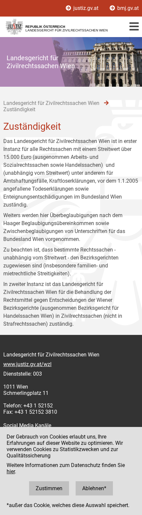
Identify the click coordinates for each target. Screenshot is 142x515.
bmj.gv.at (127, 8)
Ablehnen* (94, 488)
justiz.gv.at (86, 8)
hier (11, 471)
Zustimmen (49, 488)
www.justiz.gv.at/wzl (27, 364)
